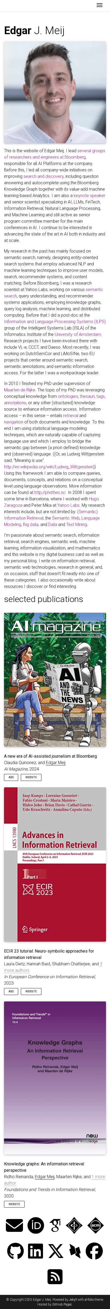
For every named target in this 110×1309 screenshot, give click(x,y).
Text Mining (76, 524)
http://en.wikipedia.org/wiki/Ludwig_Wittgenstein (48, 466)
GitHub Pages (62, 1304)
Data (52, 524)
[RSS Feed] (55, 1277)
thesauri (87, 396)
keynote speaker (89, 195)
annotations (15, 402)
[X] (55, 1252)
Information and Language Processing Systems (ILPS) (55, 321)
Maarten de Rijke (19, 389)
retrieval (70, 415)
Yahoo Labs (68, 505)
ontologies (68, 396)
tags (100, 396)
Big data (30, 524)
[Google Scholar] (55, 1226)
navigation (13, 421)
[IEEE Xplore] (74, 1226)
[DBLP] (75, 1252)
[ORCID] (35, 1226)
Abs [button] (11, 777)
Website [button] (31, 777)
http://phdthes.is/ (50, 492)
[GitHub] (15, 1252)
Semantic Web (66, 518)
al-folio (89, 1300)
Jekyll (73, 1300)
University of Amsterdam (78, 334)
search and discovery (43, 176)
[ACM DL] (95, 1226)
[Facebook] (94, 1252)
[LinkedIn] (35, 1252)
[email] (14, 1226)
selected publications (43, 599)
